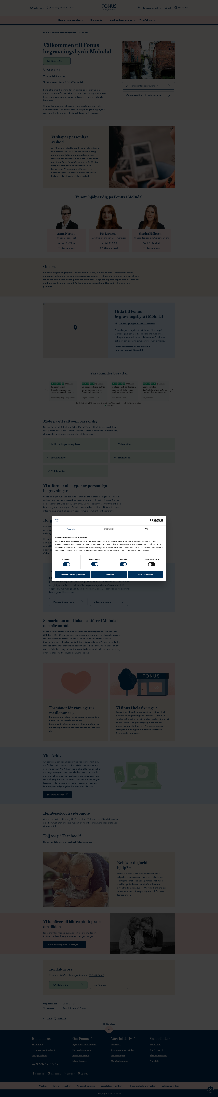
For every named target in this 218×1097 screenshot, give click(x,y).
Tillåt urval (109, 575)
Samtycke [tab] (71, 529)
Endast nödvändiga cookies (73, 575)
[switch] (94, 564)
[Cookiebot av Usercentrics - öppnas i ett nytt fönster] (152, 520)
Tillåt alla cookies (145, 575)
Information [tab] (109, 529)
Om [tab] (146, 529)
